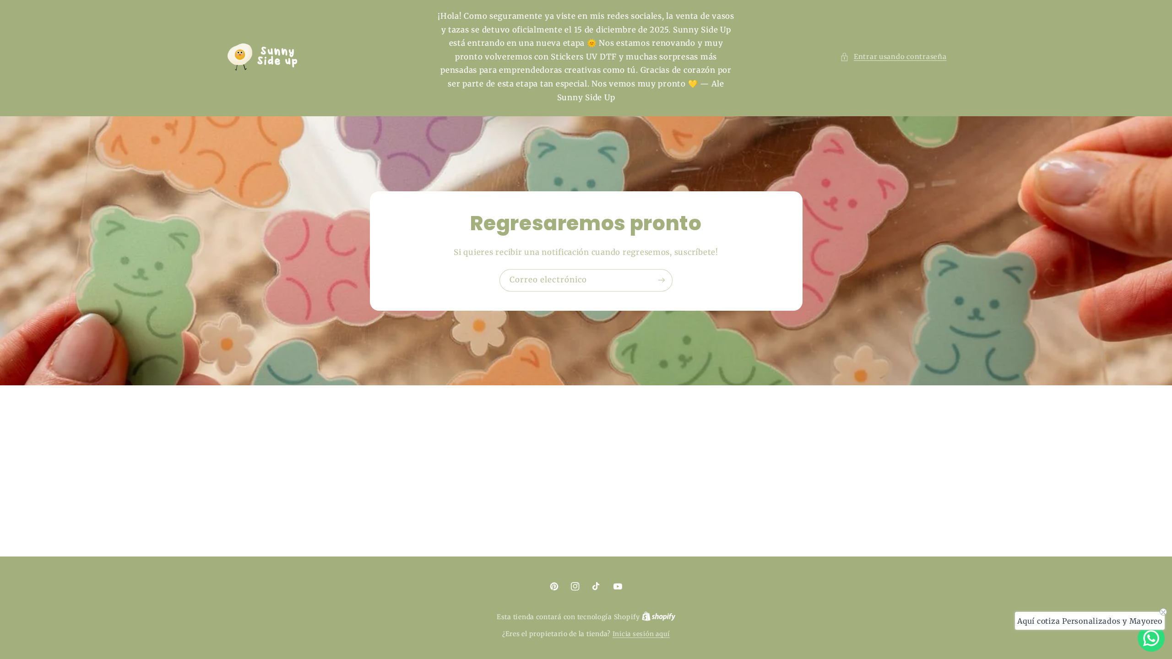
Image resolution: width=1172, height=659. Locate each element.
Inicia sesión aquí (641, 634)
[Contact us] (1151, 638)
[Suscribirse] (661, 280)
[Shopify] (659, 617)
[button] (893, 57)
